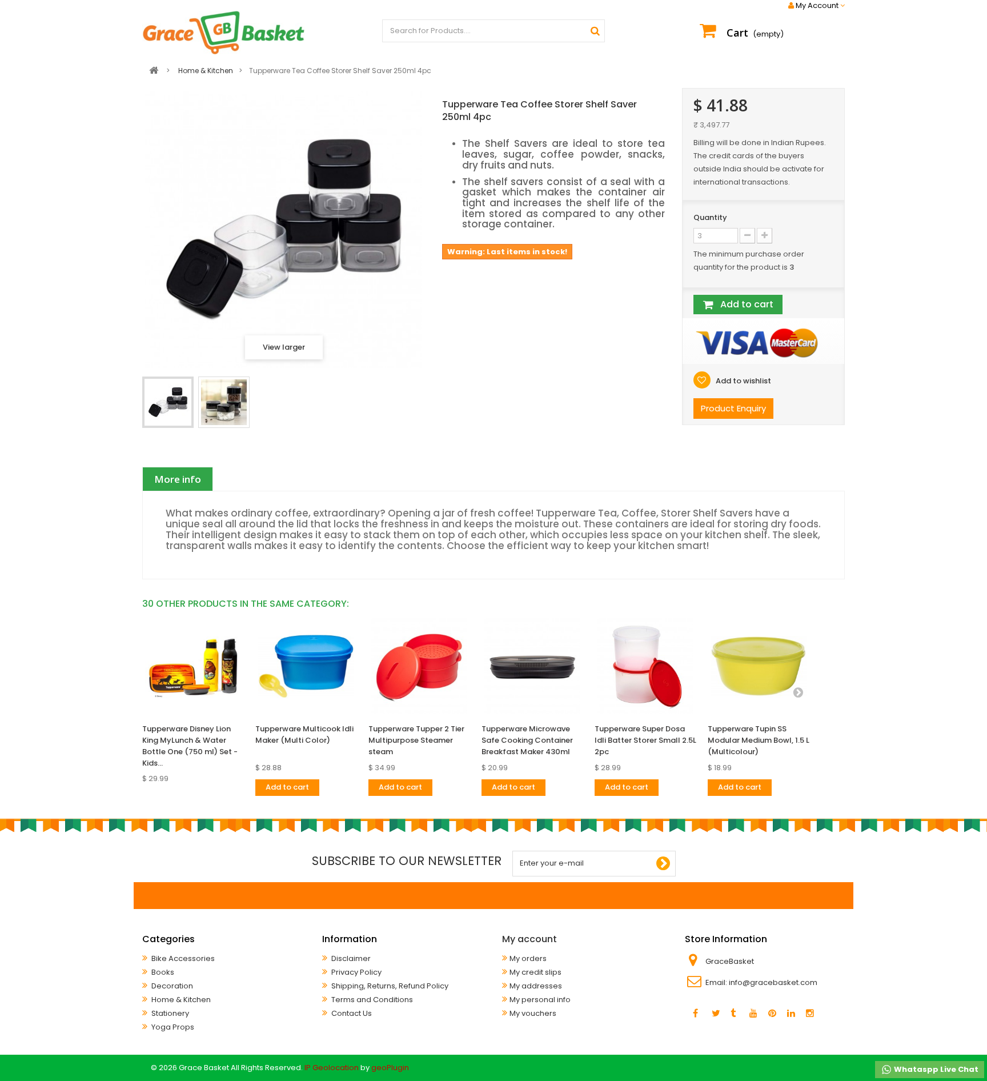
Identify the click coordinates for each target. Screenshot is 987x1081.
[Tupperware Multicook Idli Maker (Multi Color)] (306, 666)
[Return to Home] (153, 70)
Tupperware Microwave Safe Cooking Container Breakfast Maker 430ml (527, 740)
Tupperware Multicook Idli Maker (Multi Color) (304, 734)
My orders (528, 958)
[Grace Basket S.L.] (223, 32)
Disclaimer (350, 958)
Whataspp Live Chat (935, 1069)
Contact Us (351, 1013)
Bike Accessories (182, 958)
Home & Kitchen (180, 999)
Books (162, 972)
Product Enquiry (733, 408)
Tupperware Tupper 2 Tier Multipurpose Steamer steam (416, 740)
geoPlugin (390, 1067)
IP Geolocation (331, 1067)
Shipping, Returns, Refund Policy (389, 985)
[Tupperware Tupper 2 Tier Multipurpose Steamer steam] (419, 666)
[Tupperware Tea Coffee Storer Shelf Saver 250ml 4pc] (168, 402)
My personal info (540, 999)
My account (529, 939)
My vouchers (532, 1013)
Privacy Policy (356, 972)
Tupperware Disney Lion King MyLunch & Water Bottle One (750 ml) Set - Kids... (190, 745)
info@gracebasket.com (773, 982)
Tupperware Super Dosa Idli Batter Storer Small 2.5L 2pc (645, 740)
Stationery (169, 1013)
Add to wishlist (742, 380)
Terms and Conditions (371, 999)
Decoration (171, 985)
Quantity (710, 217)
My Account (817, 6)
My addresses (535, 985)
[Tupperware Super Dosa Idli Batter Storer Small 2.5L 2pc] (645, 666)
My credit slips (535, 972)
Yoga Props (172, 1027)
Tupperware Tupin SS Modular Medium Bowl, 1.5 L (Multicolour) (758, 740)
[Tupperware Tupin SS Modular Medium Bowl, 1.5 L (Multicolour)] (758, 666)
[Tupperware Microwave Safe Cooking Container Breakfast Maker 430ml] (532, 666)
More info (177, 479)
